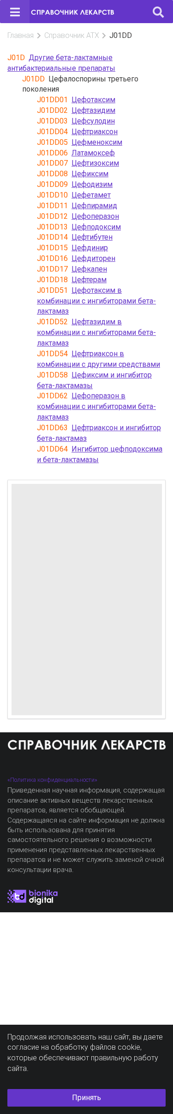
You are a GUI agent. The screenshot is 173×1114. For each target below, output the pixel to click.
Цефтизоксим (95, 163)
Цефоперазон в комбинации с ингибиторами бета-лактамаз (96, 406)
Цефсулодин (93, 121)
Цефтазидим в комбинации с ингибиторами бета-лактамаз (96, 332)
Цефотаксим (93, 99)
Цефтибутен (92, 237)
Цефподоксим (96, 227)
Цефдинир (90, 247)
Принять (86, 1097)
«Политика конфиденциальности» (52, 779)
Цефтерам (89, 279)
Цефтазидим (93, 110)
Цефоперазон (95, 216)
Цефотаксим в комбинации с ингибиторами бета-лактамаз (96, 301)
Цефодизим (92, 184)
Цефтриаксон (95, 131)
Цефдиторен (93, 258)
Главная (20, 35)
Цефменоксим (97, 142)
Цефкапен (89, 269)
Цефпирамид (94, 205)
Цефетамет (91, 195)
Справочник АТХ (71, 35)
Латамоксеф (93, 153)
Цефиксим (90, 173)
